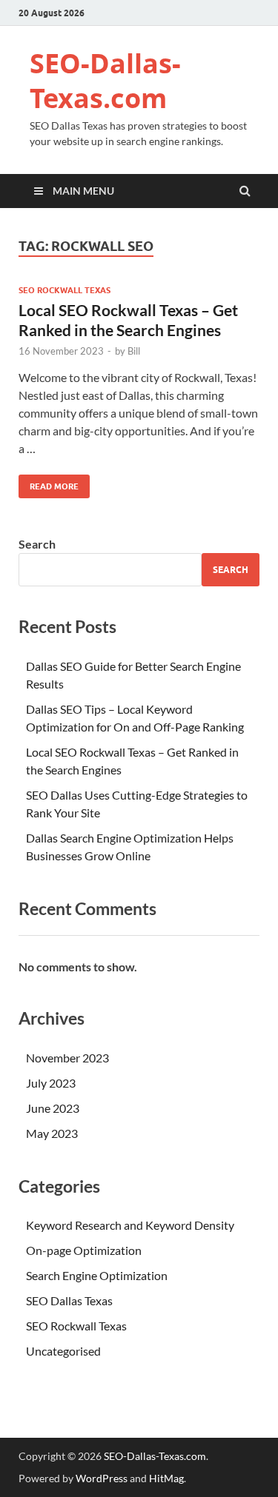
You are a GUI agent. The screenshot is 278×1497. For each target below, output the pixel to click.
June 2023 (52, 1108)
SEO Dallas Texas (69, 1300)
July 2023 (51, 1083)
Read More (49, 483)
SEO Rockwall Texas (64, 290)
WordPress (102, 1478)
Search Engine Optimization (97, 1275)
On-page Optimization (84, 1250)
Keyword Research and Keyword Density (130, 1225)
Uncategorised (63, 1351)
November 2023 (67, 1058)
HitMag (166, 1478)
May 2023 (52, 1133)
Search (37, 544)
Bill (134, 351)
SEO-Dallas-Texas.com (105, 80)
